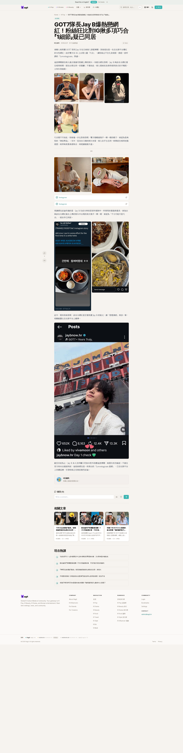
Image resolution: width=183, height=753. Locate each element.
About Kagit (73, 599)
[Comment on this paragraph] (131, 49)
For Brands (72, 606)
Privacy (160, 641)
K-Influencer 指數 (123, 621)
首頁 (94, 599)
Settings (144, 606)
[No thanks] (107, 2)
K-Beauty (70, 7)
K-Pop (51, 7)
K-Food (95, 613)
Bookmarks (145, 603)
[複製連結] (44, 260)
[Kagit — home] (24, 7)
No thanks (101, 2)
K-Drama (60, 7)
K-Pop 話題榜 (121, 603)
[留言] (44, 253)
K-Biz (95, 624)
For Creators (73, 610)
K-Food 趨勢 (121, 613)
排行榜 (88, 7)
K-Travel (96, 617)
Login (143, 599)
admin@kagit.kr (146, 614)
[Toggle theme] (152, 7)
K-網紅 (97, 7)
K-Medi (95, 628)
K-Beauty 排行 (122, 606)
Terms (154, 641)
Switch (94, 2)
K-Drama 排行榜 (122, 610)
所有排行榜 (121, 599)
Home (56, 15)
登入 (159, 7)
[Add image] (116, 497)
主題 (77, 7)
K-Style (95, 621)
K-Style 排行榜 (122, 617)
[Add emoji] (121, 497)
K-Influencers (73, 603)
